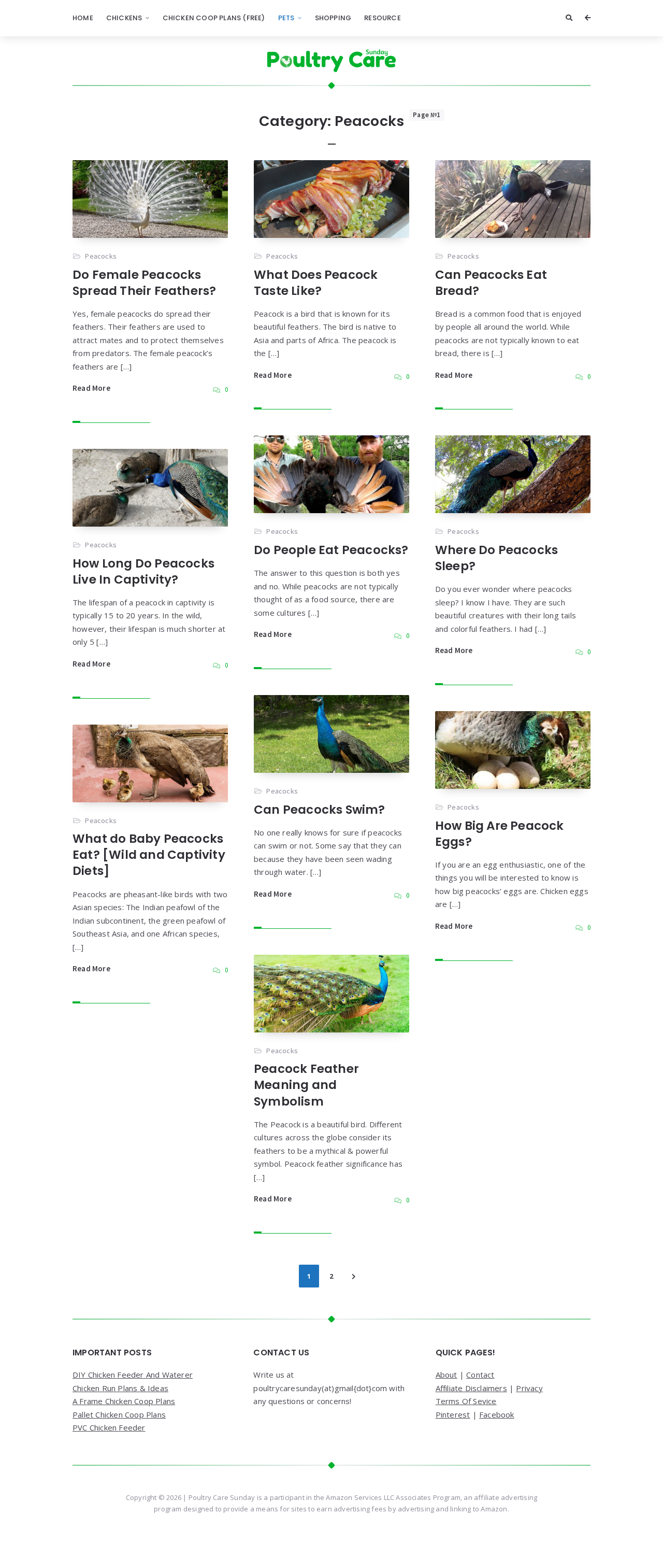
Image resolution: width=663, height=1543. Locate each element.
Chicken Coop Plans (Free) (214, 18)
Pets (286, 18)
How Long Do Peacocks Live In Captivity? (143, 571)
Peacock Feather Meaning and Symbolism (306, 1084)
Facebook (496, 1414)
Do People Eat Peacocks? (331, 550)
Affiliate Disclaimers (471, 1388)
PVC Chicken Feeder (109, 1427)
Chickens (124, 18)
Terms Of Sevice (466, 1401)
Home (83, 18)
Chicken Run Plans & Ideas (120, 1388)
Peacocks (101, 256)
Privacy (529, 1388)
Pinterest (453, 1414)
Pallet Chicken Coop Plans (119, 1414)
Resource (382, 18)
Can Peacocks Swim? (319, 809)
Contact (480, 1374)
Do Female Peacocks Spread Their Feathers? (144, 282)
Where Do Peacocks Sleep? (496, 558)
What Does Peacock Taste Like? (316, 282)
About (446, 1374)
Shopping (333, 18)
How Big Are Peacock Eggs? (499, 833)
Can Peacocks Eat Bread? (491, 282)
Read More (91, 388)
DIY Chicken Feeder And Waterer (133, 1374)
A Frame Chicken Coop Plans (124, 1401)
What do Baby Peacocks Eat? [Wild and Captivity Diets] (149, 854)
